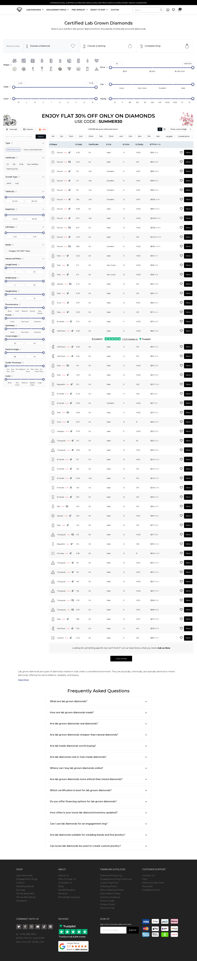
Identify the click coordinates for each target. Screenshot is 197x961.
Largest (169, 136)
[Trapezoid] (87, 69)
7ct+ (149, 136)
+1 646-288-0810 (27, 934)
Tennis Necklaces (25, 897)
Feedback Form (151, 889)
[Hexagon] (60, 69)
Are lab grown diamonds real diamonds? (74, 723)
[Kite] (69, 69)
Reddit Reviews (66, 889)
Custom (20, 882)
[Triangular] (96, 69)
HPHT (9, 183)
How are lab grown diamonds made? (72, 712)
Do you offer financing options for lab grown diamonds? (83, 801)
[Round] (14, 61)
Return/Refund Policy (112, 889)
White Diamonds (13, 150)
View (188, 152)
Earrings (20, 889)
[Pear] (60, 61)
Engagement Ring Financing (116, 879)
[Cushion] (32, 61)
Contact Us (148, 875)
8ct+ (158, 136)
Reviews (62, 893)
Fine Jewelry (79, 10)
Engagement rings (56, 10)
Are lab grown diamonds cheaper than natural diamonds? (84, 734)
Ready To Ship (98, 10)
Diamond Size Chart (153, 882)
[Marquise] (87, 61)
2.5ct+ (91, 136)
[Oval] (42, 61)
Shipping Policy (108, 886)
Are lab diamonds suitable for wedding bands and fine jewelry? (87, 834)
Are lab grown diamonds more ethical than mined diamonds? (86, 779)
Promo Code (107, 900)
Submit (41, 137)
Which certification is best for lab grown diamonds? (81, 790)
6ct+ (140, 136)
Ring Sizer (147, 886)
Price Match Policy (110, 893)
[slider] (110, 67)
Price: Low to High (179, 129)
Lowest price (183, 136)
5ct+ (131, 136)
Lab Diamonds (33, 10)
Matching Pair (12, 169)
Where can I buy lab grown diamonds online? (76, 768)
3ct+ (101, 136)
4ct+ (121, 136)
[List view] (160, 129)
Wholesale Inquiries (69, 897)
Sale (44, 129)
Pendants (21, 900)
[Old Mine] (78, 69)
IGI (8, 164)
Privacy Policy (107, 904)
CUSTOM (115, 10)
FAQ (144, 879)
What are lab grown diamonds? (68, 701)
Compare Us (65, 882)
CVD (17, 183)
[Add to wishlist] (181, 152)
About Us (63, 875)
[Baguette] (51, 69)
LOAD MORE (121, 659)
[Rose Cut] (14, 69)
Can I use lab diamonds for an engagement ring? (79, 823)
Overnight (13, 129)
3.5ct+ (111, 136)
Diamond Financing (111, 875)
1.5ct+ (71, 136)
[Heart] (96, 61)
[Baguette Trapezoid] (42, 69)
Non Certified (32, 164)
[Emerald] (51, 61)
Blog (60, 886)
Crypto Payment (109, 882)
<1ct (53, 136)
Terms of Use (107, 908)
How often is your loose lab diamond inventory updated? (84, 812)
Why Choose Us (67, 879)
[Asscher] (69, 61)
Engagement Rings (26, 879)
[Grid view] (164, 129)
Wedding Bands (25, 886)
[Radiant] (78, 61)
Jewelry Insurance (110, 897)
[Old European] (23, 69)
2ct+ (81, 136)
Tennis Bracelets (25, 893)
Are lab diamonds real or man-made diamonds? (78, 757)
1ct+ (61, 136)
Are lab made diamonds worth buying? (73, 745)
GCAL (21, 164)
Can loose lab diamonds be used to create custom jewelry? (85, 846)
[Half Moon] (32, 69)
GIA (14, 164)
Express (30, 129)
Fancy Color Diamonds (33, 150)
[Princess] (23, 61)
